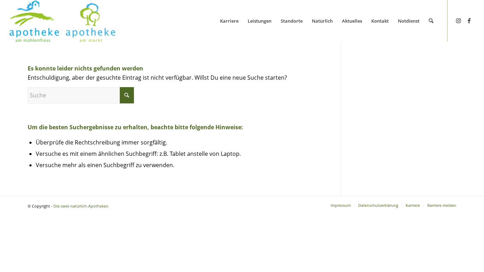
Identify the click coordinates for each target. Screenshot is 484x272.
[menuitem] (229, 21)
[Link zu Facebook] (469, 20)
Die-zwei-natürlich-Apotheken (81, 206)
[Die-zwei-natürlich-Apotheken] (62, 21)
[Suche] (431, 21)
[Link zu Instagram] (458, 20)
